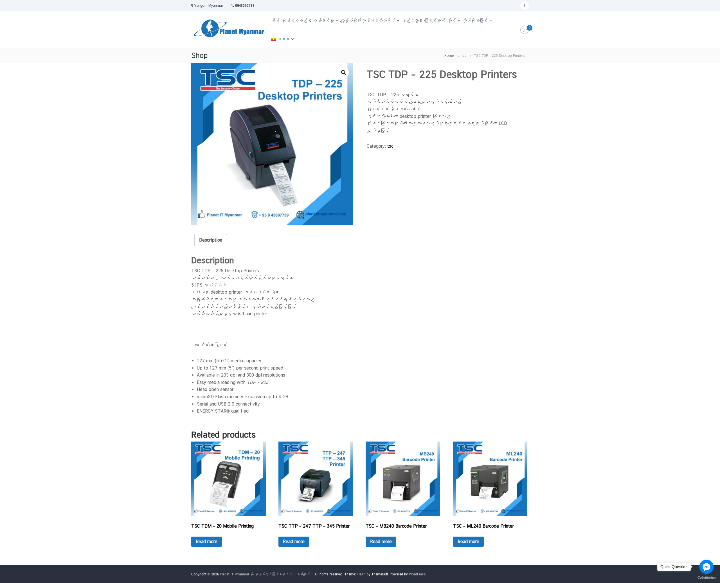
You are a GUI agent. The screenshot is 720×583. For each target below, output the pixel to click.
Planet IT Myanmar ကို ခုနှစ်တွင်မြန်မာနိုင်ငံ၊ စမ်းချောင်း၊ (266, 574)
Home (449, 56)
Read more (206, 541)
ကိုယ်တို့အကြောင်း (475, 20)
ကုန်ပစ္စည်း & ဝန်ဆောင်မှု (308, 20)
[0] (524, 30)
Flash (361, 574)
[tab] (210, 240)
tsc (464, 56)
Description (210, 240)
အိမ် (275, 20)
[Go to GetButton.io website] (707, 577)
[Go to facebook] (706, 567)
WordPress (417, 574)
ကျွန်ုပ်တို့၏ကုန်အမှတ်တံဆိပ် (367, 20)
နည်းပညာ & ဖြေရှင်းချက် (423, 20)
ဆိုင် (451, 20)
